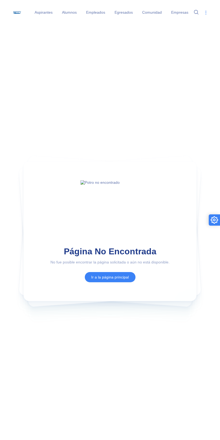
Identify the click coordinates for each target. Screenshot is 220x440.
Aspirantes (44, 12)
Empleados (95, 12)
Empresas (179, 12)
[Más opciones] (205, 12)
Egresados (124, 12)
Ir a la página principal (110, 277)
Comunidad (152, 12)
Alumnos (69, 12)
